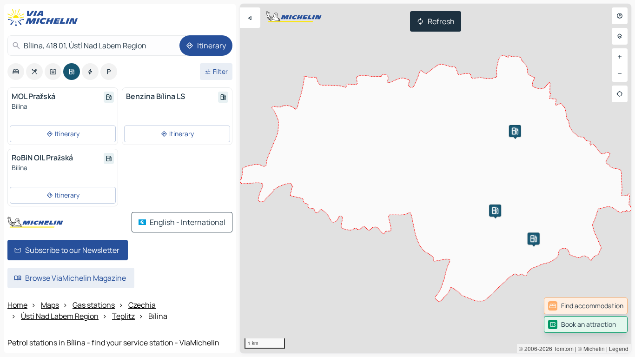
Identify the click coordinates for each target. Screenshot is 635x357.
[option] (15, 71)
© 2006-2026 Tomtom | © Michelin (562, 348)
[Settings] (620, 36)
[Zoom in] (620, 56)
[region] (435, 178)
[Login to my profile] (620, 15)
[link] (586, 306)
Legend (618, 348)
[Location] (620, 94)
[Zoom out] (620, 73)
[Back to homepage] (44, 17)
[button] (495, 211)
